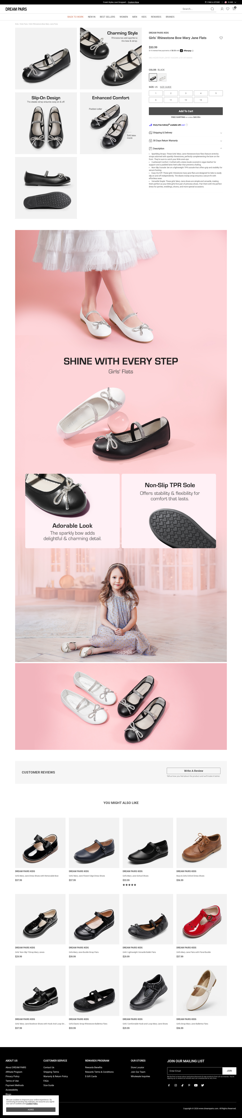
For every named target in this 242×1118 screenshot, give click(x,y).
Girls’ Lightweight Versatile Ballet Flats (139, 952)
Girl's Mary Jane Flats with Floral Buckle (193, 952)
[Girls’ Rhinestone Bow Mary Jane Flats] (153, 77)
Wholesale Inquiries (140, 1076)
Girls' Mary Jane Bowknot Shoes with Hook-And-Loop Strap (41, 1024)
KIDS (144, 17)
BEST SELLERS (107, 17)
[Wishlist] (227, 9)
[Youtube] (195, 1085)
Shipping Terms (51, 1072)
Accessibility (12, 1090)
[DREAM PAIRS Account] (222, 9)
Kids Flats (24, 24)
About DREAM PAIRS (16, 1067)
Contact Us (48, 1067)
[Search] (212, 9)
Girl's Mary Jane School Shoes (135, 876)
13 (201, 100)
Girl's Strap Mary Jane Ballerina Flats (192, 1024)
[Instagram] (175, 1085)
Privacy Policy (12, 1076)
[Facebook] (169, 1085)
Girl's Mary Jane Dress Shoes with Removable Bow (37, 876)
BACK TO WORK (75, 17)
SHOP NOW (146, 2)
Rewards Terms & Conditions (99, 1072)
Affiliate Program (14, 1072)
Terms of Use (12, 1081)
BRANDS (170, 17)
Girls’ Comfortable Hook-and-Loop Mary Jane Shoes (145, 1024)
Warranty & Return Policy (55, 1076)
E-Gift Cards (91, 1076)
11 (171, 100)
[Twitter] (202, 1085)
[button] (230, 2)
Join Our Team (138, 1072)
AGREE (31, 1109)
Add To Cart (186, 111)
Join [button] (229, 1070)
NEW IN (91, 17)
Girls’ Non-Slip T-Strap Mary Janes (29, 952)
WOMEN (124, 17)
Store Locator (137, 1067)
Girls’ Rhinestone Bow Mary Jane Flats (43, 24)
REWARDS (156, 17)
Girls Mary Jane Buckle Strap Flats (84, 952)
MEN (134, 17)
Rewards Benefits (93, 1067)
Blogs (8, 1094)
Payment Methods (15, 1085)
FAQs (46, 1081)
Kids (17, 24)
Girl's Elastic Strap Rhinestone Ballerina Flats (88, 1024)
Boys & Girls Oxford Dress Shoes (190, 876)
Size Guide (165, 87)
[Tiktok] (182, 1085)
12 (186, 100)
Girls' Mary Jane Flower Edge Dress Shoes (87, 876)
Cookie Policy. (32, 1103)
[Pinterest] (189, 1085)
